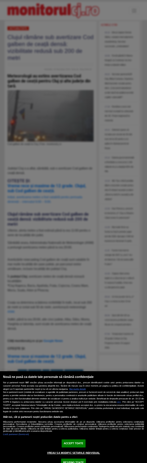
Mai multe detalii (77, 389)
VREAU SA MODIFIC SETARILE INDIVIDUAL (73, 453)
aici (119, 402)
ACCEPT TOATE (73, 443)
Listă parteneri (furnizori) (16, 434)
